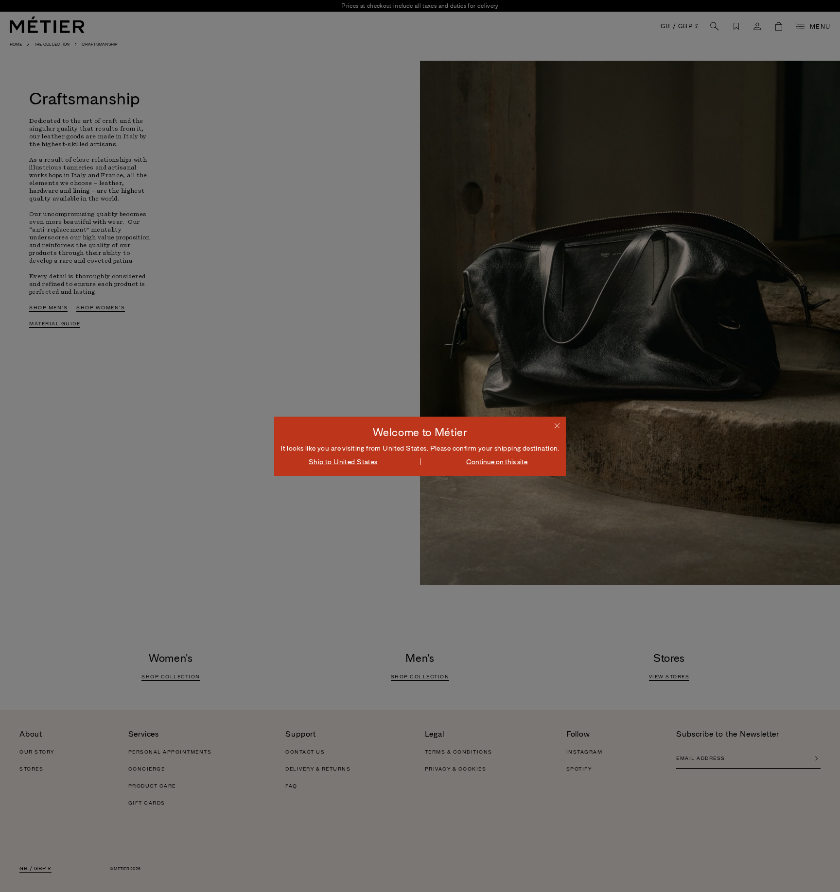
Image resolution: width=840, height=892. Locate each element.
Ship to (343, 461)
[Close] (557, 425)
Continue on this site (496, 461)
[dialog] (420, 446)
